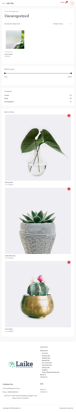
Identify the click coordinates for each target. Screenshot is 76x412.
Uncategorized (9, 102)
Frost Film (45, 353)
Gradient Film (46, 358)
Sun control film (47, 363)
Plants (6, 98)
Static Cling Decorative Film (50, 372)
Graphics (45, 370)
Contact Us (43, 377)
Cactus (6, 95)
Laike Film (10, 3)
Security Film (46, 356)
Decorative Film (47, 365)
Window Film (44, 351)
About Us (43, 375)
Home (6, 11)
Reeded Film (46, 360)
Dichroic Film (46, 368)
